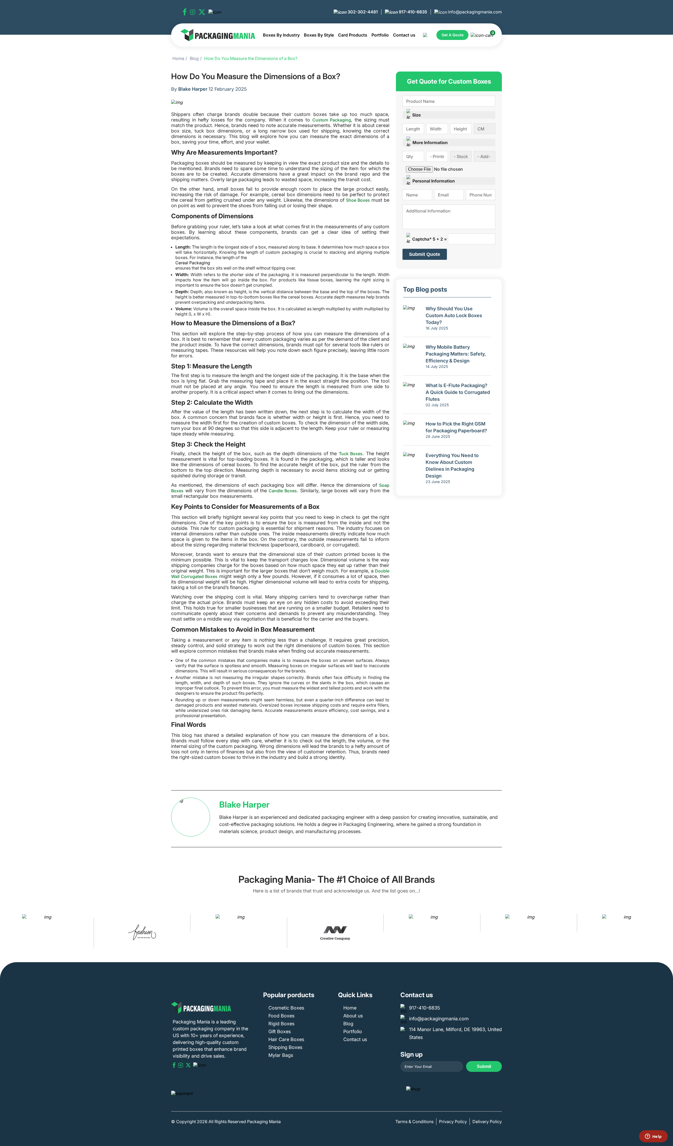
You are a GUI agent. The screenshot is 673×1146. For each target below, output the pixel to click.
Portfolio (380, 35)
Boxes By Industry (281, 35)
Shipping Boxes (285, 1047)
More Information (430, 142)
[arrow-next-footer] (667, 932)
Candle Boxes (283, 490)
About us (353, 1015)
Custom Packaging (331, 120)
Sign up (411, 1054)
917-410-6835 (412, 11)
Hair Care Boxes (286, 1039)
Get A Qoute (452, 35)
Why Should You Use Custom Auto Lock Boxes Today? (454, 315)
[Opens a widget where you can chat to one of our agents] (653, 1136)
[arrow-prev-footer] (5, 932)
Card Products (352, 35)
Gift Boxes (279, 1031)
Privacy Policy (453, 1121)
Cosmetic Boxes (286, 1008)
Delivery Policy (487, 1121)
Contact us (404, 35)
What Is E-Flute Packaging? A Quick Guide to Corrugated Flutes (458, 392)
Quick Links (355, 995)
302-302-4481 (362, 11)
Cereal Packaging (192, 262)
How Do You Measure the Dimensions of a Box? (250, 58)
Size (416, 115)
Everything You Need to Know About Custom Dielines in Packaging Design (452, 466)
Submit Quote (424, 254)
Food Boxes (281, 1015)
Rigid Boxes (281, 1023)
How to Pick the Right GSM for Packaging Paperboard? (456, 427)
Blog (194, 58)
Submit (484, 1066)
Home (178, 58)
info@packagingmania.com (474, 11)
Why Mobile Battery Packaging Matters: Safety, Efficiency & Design (456, 353)
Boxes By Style (319, 35)
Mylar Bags (280, 1055)
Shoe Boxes (358, 200)
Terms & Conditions (414, 1121)
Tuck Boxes (351, 453)
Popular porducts (288, 995)
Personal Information (433, 181)
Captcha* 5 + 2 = (429, 239)
